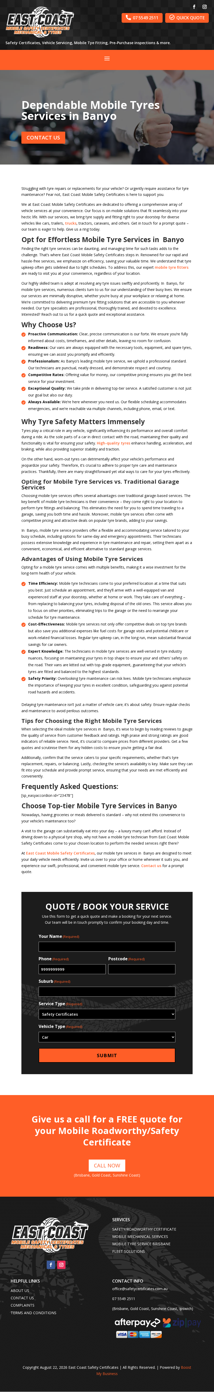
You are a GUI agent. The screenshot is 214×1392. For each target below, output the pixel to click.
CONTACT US (43, 137)
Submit (107, 1055)
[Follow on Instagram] (204, 7)
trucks (70, 223)
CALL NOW (107, 1165)
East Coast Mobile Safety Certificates (60, 853)
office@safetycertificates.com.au (140, 1288)
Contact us (151, 865)
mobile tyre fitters (171, 267)
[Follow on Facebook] (194, 7)
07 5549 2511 (142, 18)
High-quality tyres (113, 443)
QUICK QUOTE (187, 18)
